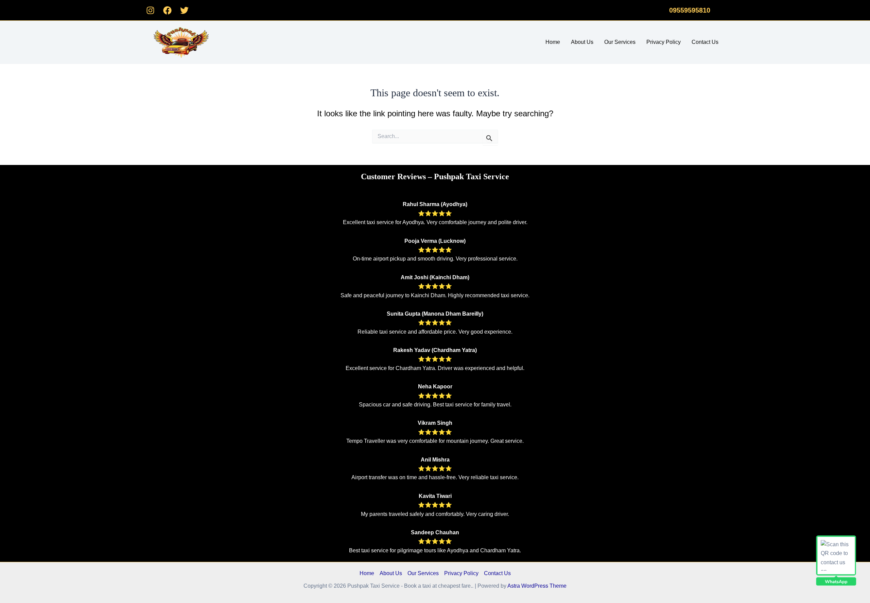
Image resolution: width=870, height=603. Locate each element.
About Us (582, 42)
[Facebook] (167, 10)
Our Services (620, 42)
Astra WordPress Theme (537, 586)
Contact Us (705, 42)
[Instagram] (150, 10)
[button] (690, 10)
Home (552, 42)
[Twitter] (184, 10)
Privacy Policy (663, 42)
